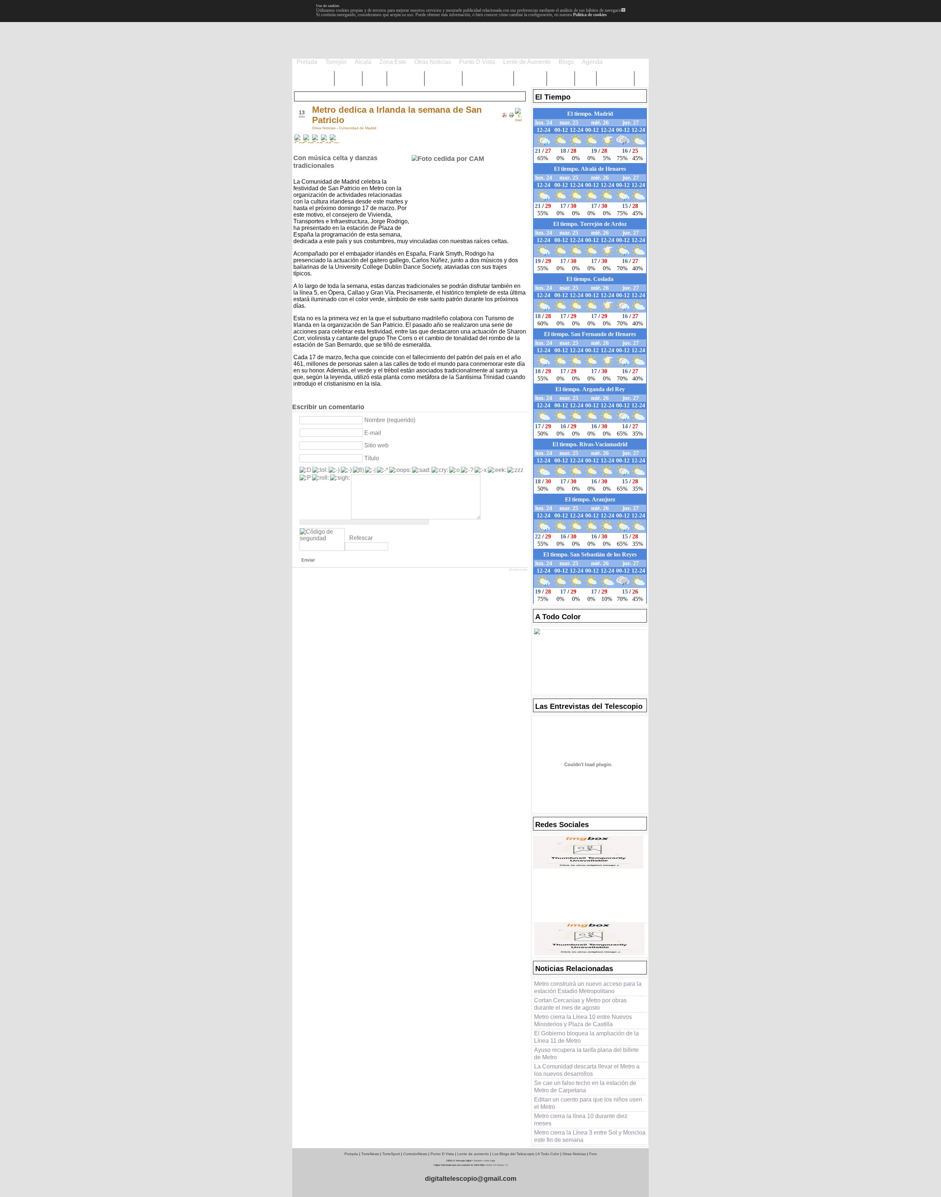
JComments (518, 570)
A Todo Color (548, 1154)
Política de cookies (590, 14)
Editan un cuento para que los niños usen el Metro (588, 1103)
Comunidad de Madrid (357, 128)
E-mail (372, 433)
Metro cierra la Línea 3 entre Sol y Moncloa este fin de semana (589, 1136)
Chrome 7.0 (502, 1165)
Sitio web (376, 445)
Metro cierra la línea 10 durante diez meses (580, 1119)
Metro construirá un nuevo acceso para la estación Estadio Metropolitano (587, 987)
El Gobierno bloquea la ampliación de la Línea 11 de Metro (586, 1037)
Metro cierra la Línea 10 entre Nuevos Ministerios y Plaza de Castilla (583, 1020)
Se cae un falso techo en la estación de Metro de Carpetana (585, 1086)
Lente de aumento (473, 1154)
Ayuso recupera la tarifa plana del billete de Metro (586, 1053)
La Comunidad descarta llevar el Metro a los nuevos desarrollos (587, 1070)
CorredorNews (415, 1154)
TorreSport (391, 1154)
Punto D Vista (442, 1154)
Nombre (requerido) (389, 420)
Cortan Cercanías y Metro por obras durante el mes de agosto (580, 1004)
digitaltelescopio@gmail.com (470, 1178)
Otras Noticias (324, 128)
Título (371, 458)
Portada (351, 1154)
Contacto (477, 1161)
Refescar (361, 538)
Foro (593, 1154)
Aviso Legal (489, 1161)
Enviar (308, 560)
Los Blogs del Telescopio (513, 1154)
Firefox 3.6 (491, 1165)
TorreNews (370, 1154)
